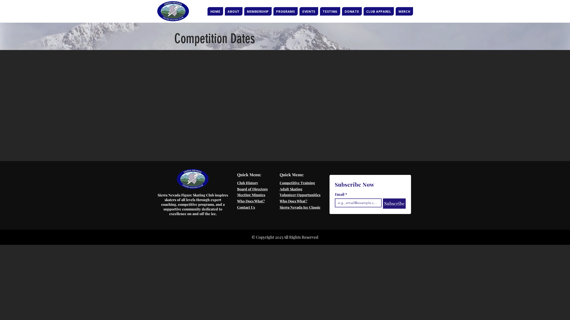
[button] (234, 11)
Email (341, 194)
